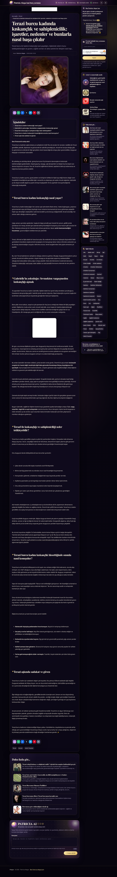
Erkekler (85, 267)
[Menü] (105, 3)
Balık (84, 256)
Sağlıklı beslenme (94, 318)
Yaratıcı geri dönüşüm (89, 332)
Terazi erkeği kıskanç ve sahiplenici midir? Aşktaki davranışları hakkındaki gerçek (48, 764)
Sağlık (85, 318)
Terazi (20, 16)
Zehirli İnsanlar (29, 748)
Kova (84, 303)
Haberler (85, 278)
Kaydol (94, 57)
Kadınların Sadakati (88, 292)
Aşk (104, 252)
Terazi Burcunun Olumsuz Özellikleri (34, 785)
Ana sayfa (14, 16)
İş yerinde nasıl (87, 281)
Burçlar (20, 748)
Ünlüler (91, 329)
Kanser (99, 296)
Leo (90, 303)
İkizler (92, 278)
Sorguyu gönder (70, 853)
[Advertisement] (44, 9)
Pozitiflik (94, 310)
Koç (99, 300)
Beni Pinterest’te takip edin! (21, 141)
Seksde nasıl (101, 325)
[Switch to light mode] (101, 3)
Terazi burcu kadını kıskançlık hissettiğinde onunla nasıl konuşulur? (37, 133)
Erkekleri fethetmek (96, 267)
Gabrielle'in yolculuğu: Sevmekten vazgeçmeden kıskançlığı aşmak (36, 128)
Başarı (96, 256)
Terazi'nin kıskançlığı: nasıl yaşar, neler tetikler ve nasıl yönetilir (32, 263)
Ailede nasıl (91, 252)
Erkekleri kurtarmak (89, 270)
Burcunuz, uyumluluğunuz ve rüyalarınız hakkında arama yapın (94, 350)
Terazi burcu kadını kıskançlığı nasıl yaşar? (28, 125)
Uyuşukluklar (99, 329)
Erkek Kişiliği (87, 263)
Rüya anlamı (98, 314)
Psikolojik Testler (88, 314)
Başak (90, 256)
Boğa (101, 256)
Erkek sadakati (97, 263)
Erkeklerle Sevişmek (89, 274)
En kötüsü (99, 259)
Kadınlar (85, 285)
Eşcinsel (99, 274)
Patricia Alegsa (21, 53)
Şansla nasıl (99, 321)
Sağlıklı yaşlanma (88, 321)
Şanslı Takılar (87, 325)
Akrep (98, 252)
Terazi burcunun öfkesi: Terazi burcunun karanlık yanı (40, 796)
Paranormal (86, 310)
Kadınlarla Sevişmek (89, 296)
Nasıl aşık (86, 307)
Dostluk (92, 259)
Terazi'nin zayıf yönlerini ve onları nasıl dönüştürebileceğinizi (40, 540)
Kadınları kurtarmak (89, 289)
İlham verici (100, 278)
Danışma (14, 835)
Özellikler (99, 307)
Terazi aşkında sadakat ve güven (25, 136)
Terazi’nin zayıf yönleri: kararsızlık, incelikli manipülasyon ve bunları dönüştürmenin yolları (44, 776)
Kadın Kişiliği (97, 281)
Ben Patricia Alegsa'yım (93, 8)
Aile (84, 252)
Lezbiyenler (96, 303)
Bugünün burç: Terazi (89, 20)
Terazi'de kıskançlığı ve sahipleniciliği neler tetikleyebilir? (33, 131)
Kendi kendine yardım (89, 300)
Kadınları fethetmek (96, 285)
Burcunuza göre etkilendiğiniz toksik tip (35, 806)
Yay (99, 332)
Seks (94, 325)
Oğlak (92, 307)
